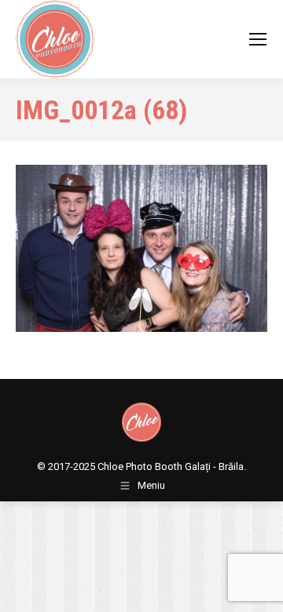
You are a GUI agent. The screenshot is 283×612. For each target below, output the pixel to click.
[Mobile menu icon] (257, 39)
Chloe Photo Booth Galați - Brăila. (171, 466)
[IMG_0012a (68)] (141, 248)
